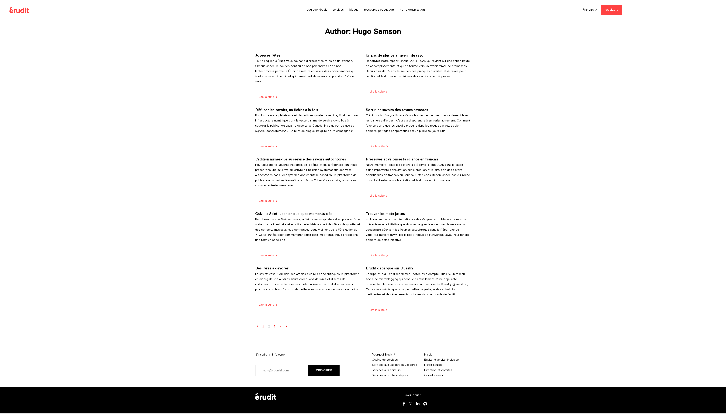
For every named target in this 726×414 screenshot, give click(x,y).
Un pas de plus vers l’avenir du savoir (396, 56)
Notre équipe (433, 365)
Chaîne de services (385, 359)
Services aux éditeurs (386, 370)
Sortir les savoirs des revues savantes (397, 110)
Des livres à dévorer (272, 268)
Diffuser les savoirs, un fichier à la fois (286, 110)
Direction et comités (438, 370)
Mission (429, 354)
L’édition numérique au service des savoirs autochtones (300, 159)
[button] (590, 9)
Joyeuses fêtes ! (268, 56)
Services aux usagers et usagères (394, 365)
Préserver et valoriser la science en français (402, 159)
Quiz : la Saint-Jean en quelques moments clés (293, 214)
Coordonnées (433, 375)
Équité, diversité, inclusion (441, 359)
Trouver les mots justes (385, 214)
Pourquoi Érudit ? (383, 354)
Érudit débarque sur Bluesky (389, 268)
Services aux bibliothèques (390, 375)
